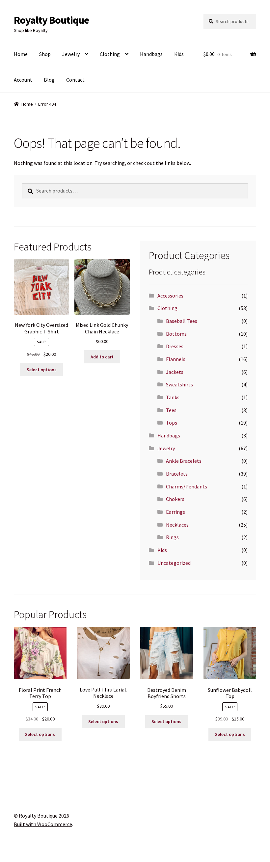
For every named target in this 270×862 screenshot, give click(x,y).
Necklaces (177, 524)
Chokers (175, 499)
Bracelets (177, 473)
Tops (171, 422)
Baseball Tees (181, 321)
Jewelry (71, 54)
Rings (172, 537)
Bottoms (176, 333)
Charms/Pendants (186, 486)
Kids (179, 54)
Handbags (151, 54)
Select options (42, 370)
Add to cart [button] (102, 357)
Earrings (175, 512)
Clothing (110, 54)
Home (21, 54)
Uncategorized (174, 563)
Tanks (172, 397)
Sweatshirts (179, 384)
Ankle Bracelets (184, 460)
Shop (45, 54)
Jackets (174, 372)
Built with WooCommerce (43, 824)
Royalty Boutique (51, 20)
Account (23, 79)
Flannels (175, 359)
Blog (49, 79)
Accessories (170, 295)
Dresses (174, 346)
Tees (171, 410)
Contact (75, 79)
